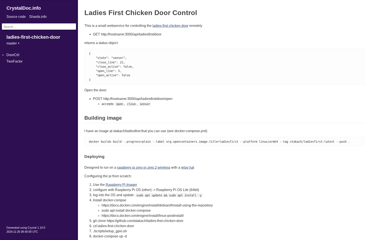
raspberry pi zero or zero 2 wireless (143, 167)
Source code (16, 16)
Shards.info (38, 16)
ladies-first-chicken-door (33, 37)
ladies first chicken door (170, 26)
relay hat (187, 167)
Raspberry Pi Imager (121, 184)
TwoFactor (14, 61)
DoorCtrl (12, 55)
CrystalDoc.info (23, 8)
